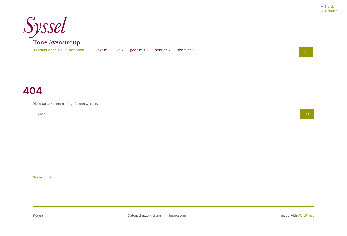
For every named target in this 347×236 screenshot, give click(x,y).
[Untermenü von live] (122, 50)
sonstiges (185, 50)
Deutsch (331, 11)
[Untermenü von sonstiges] (195, 50)
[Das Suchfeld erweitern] (306, 52)
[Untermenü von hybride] (169, 50)
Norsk (329, 6)
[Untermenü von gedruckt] (147, 50)
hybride (161, 50)
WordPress (306, 215)
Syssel (38, 216)
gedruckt (137, 50)
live (117, 50)
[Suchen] (307, 114)
